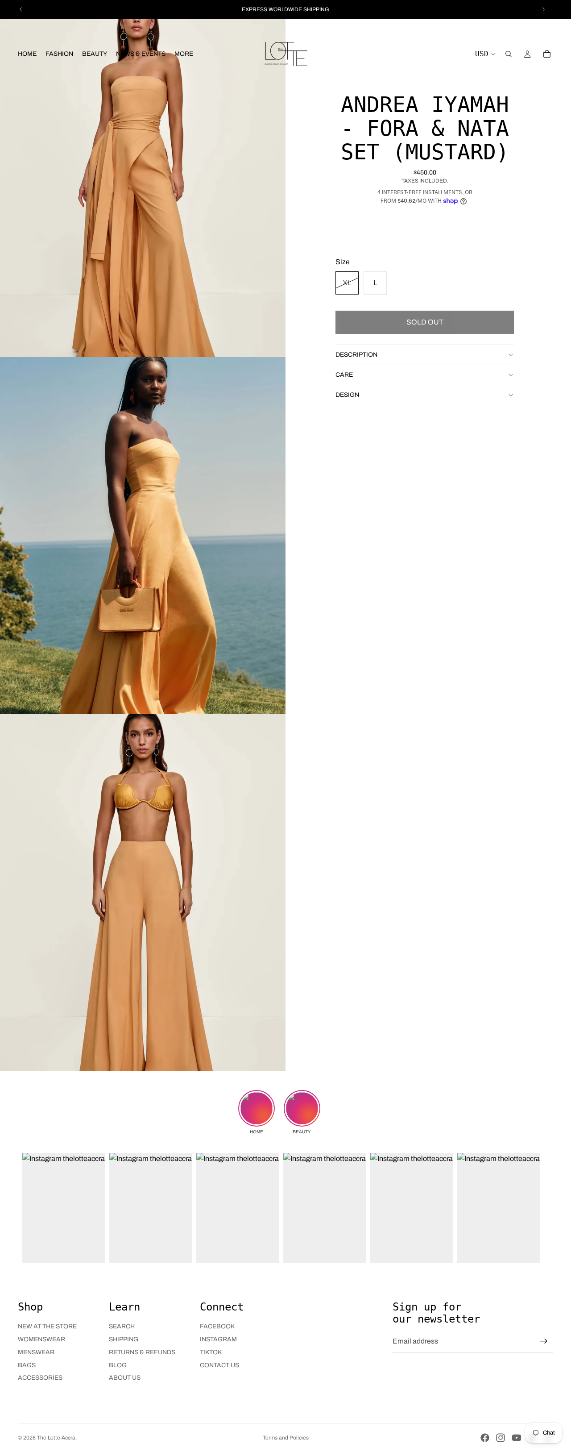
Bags (27, 1365)
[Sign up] (543, 1341)
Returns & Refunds (142, 1352)
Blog (118, 1365)
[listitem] (184, 54)
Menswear (36, 1352)
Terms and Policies (286, 1438)
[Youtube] (516, 1437)
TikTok (211, 1352)
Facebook (217, 1326)
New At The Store (47, 1326)
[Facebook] (485, 1437)
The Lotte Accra (56, 1438)
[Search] (508, 54)
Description (356, 354)
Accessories (40, 1377)
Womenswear (41, 1339)
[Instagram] (500, 1437)
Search (122, 1326)
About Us (125, 1377)
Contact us (219, 1365)
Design (347, 394)
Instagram (218, 1339)
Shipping (123, 1339)
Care (344, 374)
